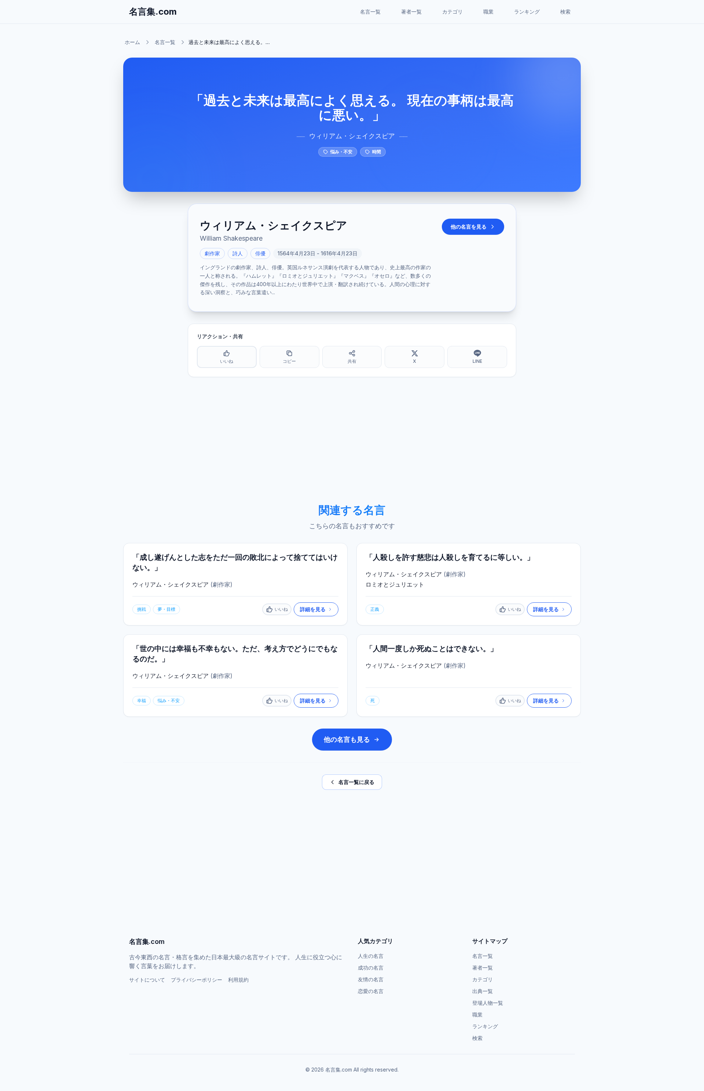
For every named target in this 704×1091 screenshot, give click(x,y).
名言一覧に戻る (356, 782)
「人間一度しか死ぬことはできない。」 (432, 648)
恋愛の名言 (371, 991)
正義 (374, 609)
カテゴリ (452, 11)
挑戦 (141, 609)
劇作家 (212, 253)
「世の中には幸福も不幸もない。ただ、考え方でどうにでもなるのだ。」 (235, 653)
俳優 (260, 253)
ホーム (132, 42)
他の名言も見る (347, 739)
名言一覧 (370, 11)
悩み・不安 (341, 151)
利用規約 (238, 980)
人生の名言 (371, 956)
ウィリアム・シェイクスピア (352, 136)
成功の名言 (371, 967)
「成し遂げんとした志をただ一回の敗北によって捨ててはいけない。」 (235, 562)
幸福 (141, 700)
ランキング (527, 11)
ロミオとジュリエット (395, 584)
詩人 (237, 253)
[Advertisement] (352, 440)
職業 (488, 11)
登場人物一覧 (487, 1003)
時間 (376, 151)
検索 (565, 11)
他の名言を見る (469, 226)
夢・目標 (166, 609)
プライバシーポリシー (196, 980)
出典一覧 (482, 991)
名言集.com (153, 11)
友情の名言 (371, 979)
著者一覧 (411, 11)
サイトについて (147, 980)
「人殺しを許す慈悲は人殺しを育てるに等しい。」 (450, 557)
